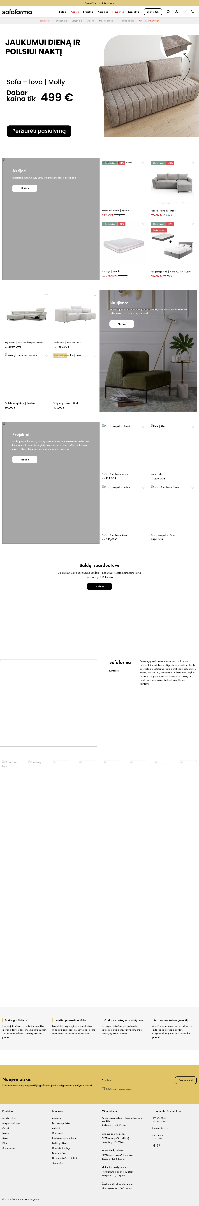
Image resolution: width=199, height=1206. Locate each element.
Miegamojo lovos (11, 1123)
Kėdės (5, 1143)
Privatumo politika (61, 1123)
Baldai (63, 11)
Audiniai (56, 1128)
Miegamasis (61, 20)
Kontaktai (133, 11)
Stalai (5, 1138)
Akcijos (75, 11)
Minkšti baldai (9, 1118)
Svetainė (90, 20)
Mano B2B (153, 11)
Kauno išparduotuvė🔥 (149, 20)
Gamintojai (57, 1133)
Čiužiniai (6, 1128)
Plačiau (25, 188)
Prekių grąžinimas (60, 1143)
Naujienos (118, 11)
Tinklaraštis (57, 1163)
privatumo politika (123, 1088)
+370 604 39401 (159, 1118)
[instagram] (158, 1145)
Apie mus (103, 11)
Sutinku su (118, 1088)
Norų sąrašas (59, 1153)
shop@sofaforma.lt (160, 1128)
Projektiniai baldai (107, 20)
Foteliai (5, 1133)
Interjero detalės (127, 20)
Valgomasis (77, 20)
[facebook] (153, 1145)
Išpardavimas (45, 20)
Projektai (88, 11)
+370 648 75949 (159, 1121)
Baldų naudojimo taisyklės (64, 1138)
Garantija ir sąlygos (62, 1148)
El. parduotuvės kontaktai (64, 1158)
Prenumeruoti (186, 1080)
